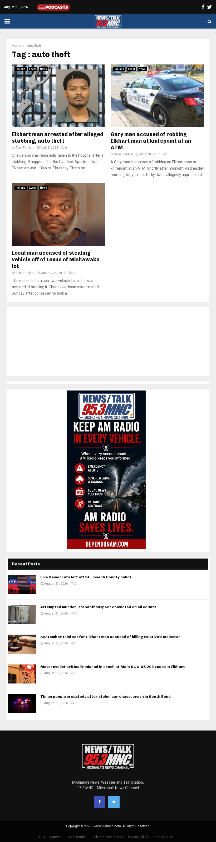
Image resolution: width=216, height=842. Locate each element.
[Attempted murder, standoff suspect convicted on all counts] (22, 614)
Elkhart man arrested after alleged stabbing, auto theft (57, 137)
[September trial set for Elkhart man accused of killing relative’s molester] (22, 644)
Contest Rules (77, 837)
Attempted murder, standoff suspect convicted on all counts (98, 607)
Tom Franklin (25, 148)
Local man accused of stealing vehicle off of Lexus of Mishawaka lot (56, 259)
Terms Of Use (163, 837)
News (43, 69)
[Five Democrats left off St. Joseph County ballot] (22, 584)
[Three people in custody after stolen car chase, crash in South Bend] (22, 703)
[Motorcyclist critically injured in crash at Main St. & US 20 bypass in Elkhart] (22, 673)
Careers (56, 837)
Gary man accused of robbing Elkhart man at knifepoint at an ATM (151, 141)
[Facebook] (99, 802)
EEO (42, 837)
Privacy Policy (138, 837)
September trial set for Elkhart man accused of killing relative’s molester (110, 637)
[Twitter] (114, 802)
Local (32, 69)
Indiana (20, 69)
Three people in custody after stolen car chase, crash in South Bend (105, 696)
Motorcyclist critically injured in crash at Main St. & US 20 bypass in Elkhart (112, 666)
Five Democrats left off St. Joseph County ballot (85, 577)
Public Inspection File (107, 837)
